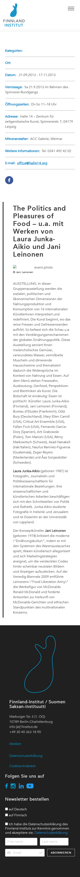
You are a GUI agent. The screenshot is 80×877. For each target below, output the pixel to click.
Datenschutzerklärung (25, 756)
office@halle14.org (32, 163)
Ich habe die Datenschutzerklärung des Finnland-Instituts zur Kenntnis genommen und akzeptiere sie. (37, 828)
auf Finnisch (17, 815)
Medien (15, 744)
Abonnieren (61, 852)
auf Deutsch (17, 809)
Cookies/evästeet (22, 766)
